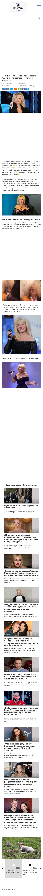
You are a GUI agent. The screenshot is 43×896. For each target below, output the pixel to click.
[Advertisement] (21, 47)
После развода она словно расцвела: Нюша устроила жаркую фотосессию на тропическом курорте (20, 782)
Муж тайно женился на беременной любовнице (21, 506)
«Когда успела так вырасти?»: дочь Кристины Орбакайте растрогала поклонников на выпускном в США (21, 573)
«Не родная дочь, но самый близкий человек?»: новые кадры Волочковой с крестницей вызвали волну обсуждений (21, 538)
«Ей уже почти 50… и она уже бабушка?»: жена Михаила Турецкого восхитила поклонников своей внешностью (21, 641)
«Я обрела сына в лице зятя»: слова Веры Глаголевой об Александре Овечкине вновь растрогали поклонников (21, 711)
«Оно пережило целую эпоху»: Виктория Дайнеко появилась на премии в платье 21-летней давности (19, 747)
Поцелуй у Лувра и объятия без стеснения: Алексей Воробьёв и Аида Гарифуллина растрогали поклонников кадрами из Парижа (20, 818)
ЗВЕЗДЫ (32, 86)
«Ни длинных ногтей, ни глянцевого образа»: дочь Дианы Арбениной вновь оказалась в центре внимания (21, 607)
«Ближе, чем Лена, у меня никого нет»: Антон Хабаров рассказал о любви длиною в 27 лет (20, 676)
